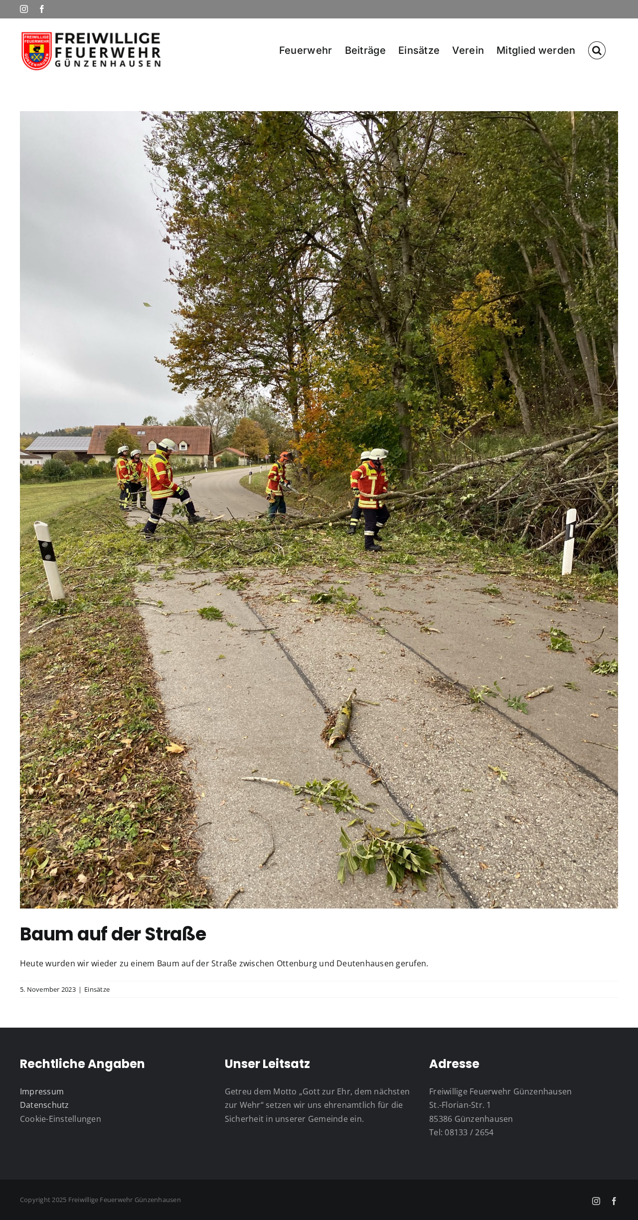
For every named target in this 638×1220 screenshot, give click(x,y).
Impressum (42, 1091)
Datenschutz (44, 1104)
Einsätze (97, 989)
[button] (597, 49)
